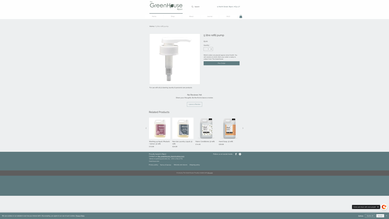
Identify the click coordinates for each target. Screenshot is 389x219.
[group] (194, 134)
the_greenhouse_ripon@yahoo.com (171, 156)
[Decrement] (205, 49)
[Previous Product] (146, 128)
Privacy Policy (80, 216)
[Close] (386, 215)
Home (151, 26)
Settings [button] (360, 216)
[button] (240, 16)
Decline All (370, 216)
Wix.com (210, 173)
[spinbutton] (208, 49)
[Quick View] (159, 128)
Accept (380, 216)
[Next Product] (243, 128)
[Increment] (211, 49)
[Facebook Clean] (236, 154)
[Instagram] (240, 154)
